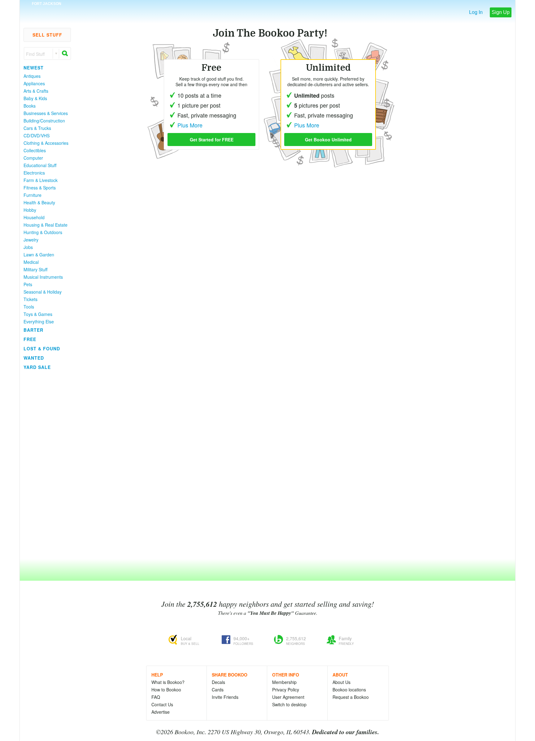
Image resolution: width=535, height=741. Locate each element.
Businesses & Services (46, 113)
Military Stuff (35, 269)
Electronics (34, 173)
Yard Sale (37, 367)
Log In (476, 12)
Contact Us (162, 704)
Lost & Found (42, 348)
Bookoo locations (349, 689)
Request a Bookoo (351, 697)
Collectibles (35, 150)
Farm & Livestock (41, 180)
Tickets (30, 299)
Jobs (28, 247)
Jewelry (31, 240)
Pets (28, 284)
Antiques (32, 76)
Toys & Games (38, 314)
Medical (31, 262)
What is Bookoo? (168, 682)
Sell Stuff (47, 35)
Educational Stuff (40, 165)
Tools (29, 307)
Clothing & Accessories (46, 143)
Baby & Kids (35, 98)
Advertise (160, 712)
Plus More (306, 125)
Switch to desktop (289, 704)
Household (34, 217)
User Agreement (288, 697)
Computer (33, 158)
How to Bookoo (166, 689)
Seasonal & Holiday (43, 292)
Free (30, 339)
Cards (218, 689)
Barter (33, 330)
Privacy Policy (285, 689)
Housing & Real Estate (45, 225)
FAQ (155, 697)
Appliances (34, 83)
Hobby (30, 210)
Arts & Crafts (36, 91)
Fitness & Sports (40, 187)
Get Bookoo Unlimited (328, 139)
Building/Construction (44, 121)
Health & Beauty (39, 202)
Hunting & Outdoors (43, 232)
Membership (284, 682)
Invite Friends (225, 697)
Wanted (34, 358)
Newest (34, 67)
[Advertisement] (44, 465)
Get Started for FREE (211, 139)
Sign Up (501, 12)
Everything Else (39, 321)
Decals (218, 682)
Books (30, 106)
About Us (341, 682)
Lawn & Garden (39, 254)
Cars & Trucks (37, 128)
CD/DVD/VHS (37, 135)
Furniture (32, 195)
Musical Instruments (43, 277)
